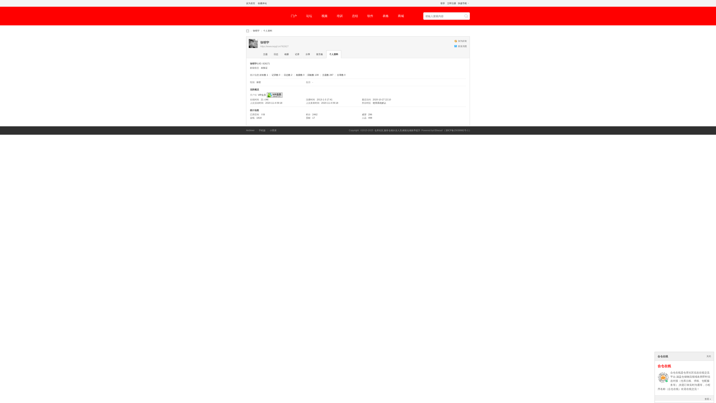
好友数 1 (264, 75)
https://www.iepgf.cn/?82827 (274, 46)
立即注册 (451, 3)
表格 (386, 16)
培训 (340, 16)
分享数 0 (341, 75)
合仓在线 (664, 366)
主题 (265, 54)
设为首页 (250, 3)
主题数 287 (327, 75)
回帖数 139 (313, 75)
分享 (308, 54)
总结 (355, 16)
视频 (324, 16)
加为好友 (462, 41)
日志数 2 (288, 75)
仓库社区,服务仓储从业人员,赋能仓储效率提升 (397, 130)
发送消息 (462, 46)
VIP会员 (262, 95)
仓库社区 (247, 31)
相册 (286, 54)
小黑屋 (273, 130)
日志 (276, 54)
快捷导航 (462, 3)
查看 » (708, 399)
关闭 (708, 356)
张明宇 (256, 30)
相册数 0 (300, 75)
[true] (466, 16)
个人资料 (333, 54)
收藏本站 (262, 3)
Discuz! (439, 130)
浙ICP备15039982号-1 (457, 130)
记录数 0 (276, 75)
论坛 (309, 16)
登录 (442, 3)
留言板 (319, 54)
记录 (297, 54)
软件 (370, 16)
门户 (294, 16)
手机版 (262, 130)
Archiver (250, 130)
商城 (401, 16)
